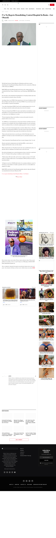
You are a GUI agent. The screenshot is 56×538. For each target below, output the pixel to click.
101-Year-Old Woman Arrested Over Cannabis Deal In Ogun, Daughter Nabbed (7, 434)
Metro (11, 8)
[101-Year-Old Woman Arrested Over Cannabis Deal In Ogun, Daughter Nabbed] (7, 429)
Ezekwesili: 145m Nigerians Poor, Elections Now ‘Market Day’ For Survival (7, 421)
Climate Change (48, 8)
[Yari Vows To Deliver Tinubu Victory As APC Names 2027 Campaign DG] (31, 429)
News (8, 8)
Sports (43, 8)
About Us (22, 448)
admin (6, 20)
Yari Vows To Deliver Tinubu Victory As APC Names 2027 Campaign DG (31, 434)
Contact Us (22, 452)
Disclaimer (22, 453)
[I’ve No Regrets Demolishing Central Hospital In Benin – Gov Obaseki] (19, 34)
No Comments (22, 20)
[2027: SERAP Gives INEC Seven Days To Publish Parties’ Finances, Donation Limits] (31, 416)
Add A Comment (19, 439)
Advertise (22, 450)
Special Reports (31, 8)
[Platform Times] (28, 4)
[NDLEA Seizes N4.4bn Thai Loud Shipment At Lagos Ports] (19, 429)
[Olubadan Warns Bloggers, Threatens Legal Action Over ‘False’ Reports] (19, 416)
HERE (33, 268)
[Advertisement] (19, 188)
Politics (14, 8)
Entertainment (38, 8)
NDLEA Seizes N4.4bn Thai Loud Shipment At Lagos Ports (19, 434)
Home (5, 8)
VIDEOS (52, 4)
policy (51, 463)
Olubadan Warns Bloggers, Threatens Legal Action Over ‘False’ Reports (19, 421)
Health (27, 8)
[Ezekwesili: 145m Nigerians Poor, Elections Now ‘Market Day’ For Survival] (7, 416)
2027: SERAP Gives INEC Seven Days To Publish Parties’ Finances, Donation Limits (30, 422)
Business (18, 8)
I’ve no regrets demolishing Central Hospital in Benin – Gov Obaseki (15, 173)
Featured (16, 20)
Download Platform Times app (25, 455)
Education (22, 8)
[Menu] (53, 9)
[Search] (48, 5)
